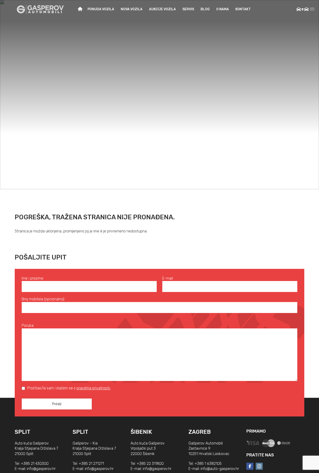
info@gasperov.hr (41, 468)
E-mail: (168, 278)
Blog (205, 9)
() (312, 9)
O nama (222, 9)
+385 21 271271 (91, 463)
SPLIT (22, 432)
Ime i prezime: (33, 278)
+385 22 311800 (150, 463)
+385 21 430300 (35, 463)
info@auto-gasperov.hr (220, 468)
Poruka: (28, 325)
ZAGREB (199, 432)
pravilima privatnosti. (94, 388)
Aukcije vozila (162, 9)
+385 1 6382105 (208, 463)
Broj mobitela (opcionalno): (43, 299)
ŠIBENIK (141, 432)
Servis (188, 9)
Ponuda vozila (101, 9)
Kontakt (243, 9)
